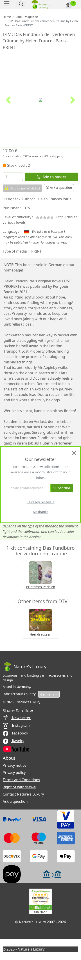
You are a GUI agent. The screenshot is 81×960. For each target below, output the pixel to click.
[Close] (74, 453)
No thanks (40, 512)
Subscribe (61, 488)
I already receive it (40, 502)
